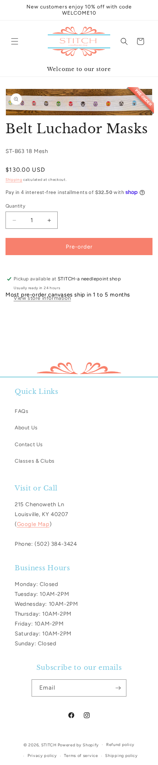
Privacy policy (42, 755)
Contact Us (29, 444)
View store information (42, 298)
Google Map (33, 524)
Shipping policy (121, 755)
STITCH (49, 744)
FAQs (21, 411)
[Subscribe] (118, 688)
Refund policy (120, 744)
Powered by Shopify (78, 744)
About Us (26, 428)
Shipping (14, 179)
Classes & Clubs (35, 461)
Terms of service (81, 755)
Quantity (15, 206)
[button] (15, 41)
